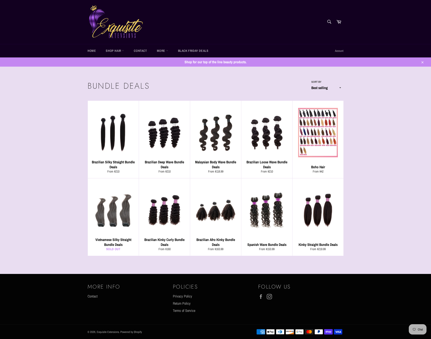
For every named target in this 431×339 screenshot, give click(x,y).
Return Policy (182, 303)
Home (92, 51)
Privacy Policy (182, 296)
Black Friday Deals (193, 51)
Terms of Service (184, 310)
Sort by (316, 82)
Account (339, 51)
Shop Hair (114, 51)
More (161, 51)
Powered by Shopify (131, 332)
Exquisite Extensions (108, 332)
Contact (140, 51)
